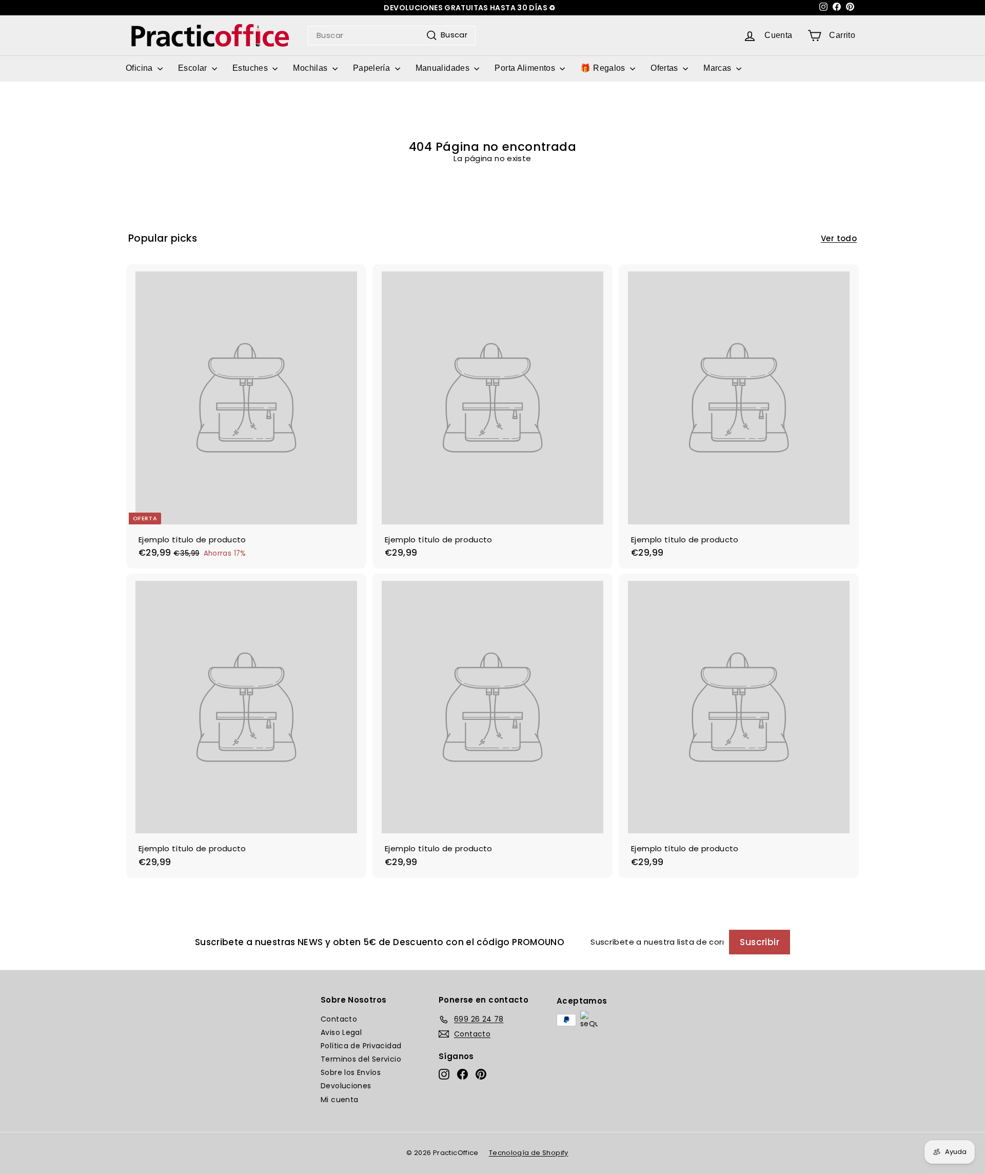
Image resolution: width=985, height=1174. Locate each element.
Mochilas (311, 68)
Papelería (372, 68)
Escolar (193, 68)
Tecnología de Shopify (528, 1153)
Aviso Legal (341, 1032)
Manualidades (444, 68)
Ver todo (839, 238)
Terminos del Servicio (361, 1059)
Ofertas (665, 68)
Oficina (140, 68)
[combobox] (392, 35)
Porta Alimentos (526, 68)
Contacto (339, 1019)
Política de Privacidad (361, 1046)
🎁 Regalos (603, 68)
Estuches (251, 68)
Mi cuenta (339, 1099)
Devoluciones (346, 1086)
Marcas (718, 68)
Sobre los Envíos (351, 1072)
